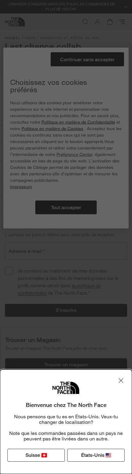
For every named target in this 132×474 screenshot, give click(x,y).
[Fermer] (121, 380)
